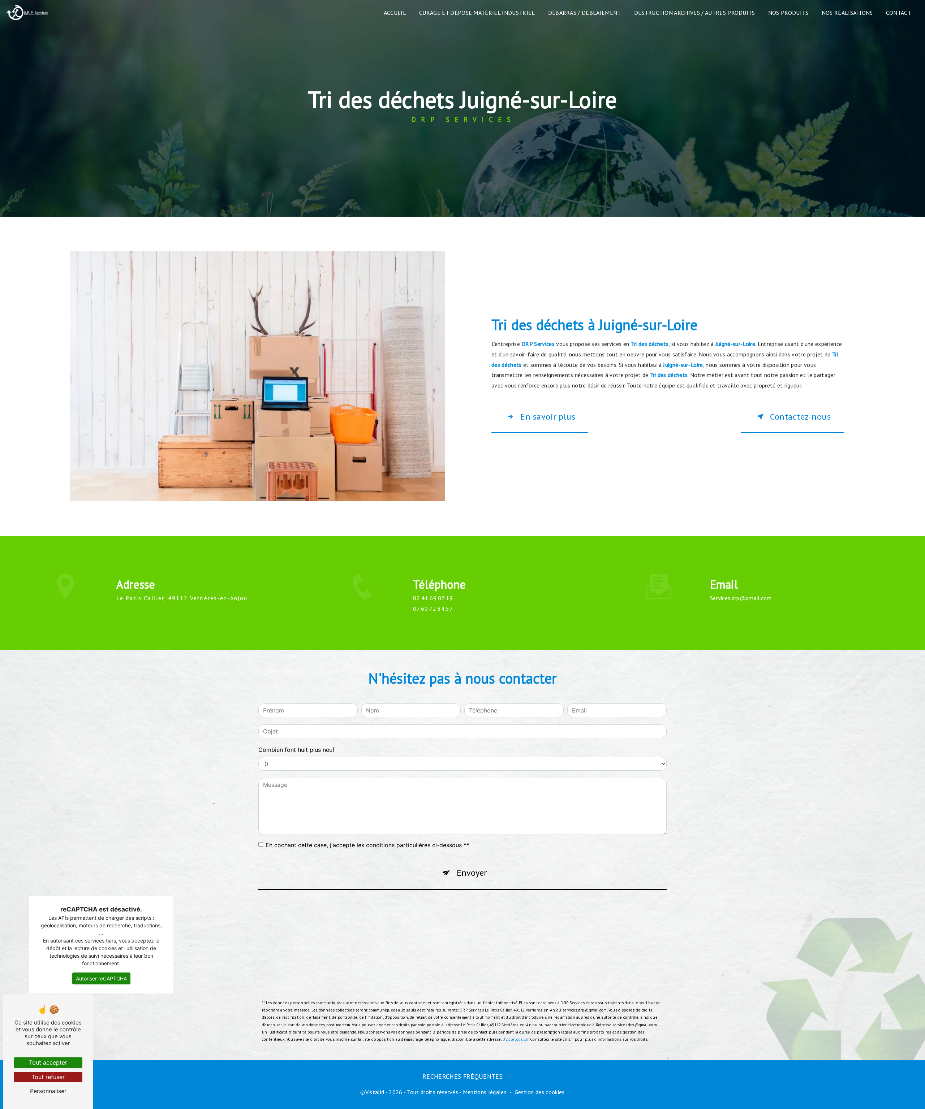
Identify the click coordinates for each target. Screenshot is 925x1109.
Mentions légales (485, 1092)
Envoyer (472, 872)
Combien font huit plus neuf (296, 749)
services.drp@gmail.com (741, 598)
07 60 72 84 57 (433, 608)
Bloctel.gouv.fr (515, 1039)
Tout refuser (48, 1076)
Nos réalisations (847, 12)
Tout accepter (48, 1062)
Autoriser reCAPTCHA (101, 978)
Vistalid (374, 1092)
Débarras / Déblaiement (584, 12)
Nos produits (788, 12)
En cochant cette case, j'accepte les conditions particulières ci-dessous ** (367, 845)
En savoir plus (547, 416)
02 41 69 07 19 (433, 598)
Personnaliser (48, 1091)
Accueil (395, 12)
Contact (898, 12)
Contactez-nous (800, 416)
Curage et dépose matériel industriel (477, 12)
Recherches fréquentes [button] (462, 1076)
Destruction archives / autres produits (694, 12)
